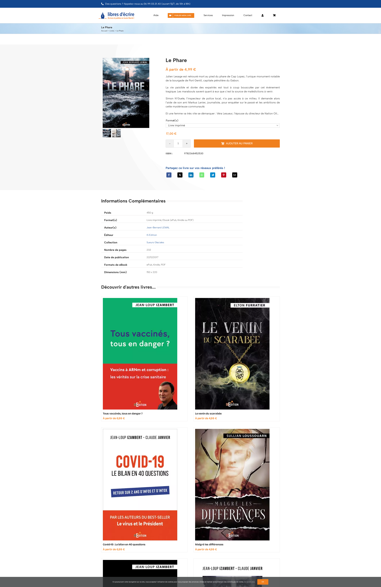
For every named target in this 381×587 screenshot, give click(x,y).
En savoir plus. (249, 582)
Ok (263, 582)
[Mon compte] (262, 15)
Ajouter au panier (239, 143)
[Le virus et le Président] (232, 561)
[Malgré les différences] (232, 430)
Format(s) (172, 120)
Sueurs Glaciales (155, 242)
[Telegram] (212, 175)
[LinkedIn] (191, 175)
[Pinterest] (223, 175)
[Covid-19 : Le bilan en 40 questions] (140, 430)
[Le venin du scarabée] (232, 299)
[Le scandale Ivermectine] (140, 561)
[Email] (234, 175)
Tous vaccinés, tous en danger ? (122, 413)
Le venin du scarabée (208, 413)
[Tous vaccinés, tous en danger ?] (140, 299)
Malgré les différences (209, 544)
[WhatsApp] (202, 175)
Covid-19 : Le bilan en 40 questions (124, 544)
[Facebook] (169, 175)
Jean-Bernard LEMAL (158, 227)
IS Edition (152, 235)
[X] (180, 175)
